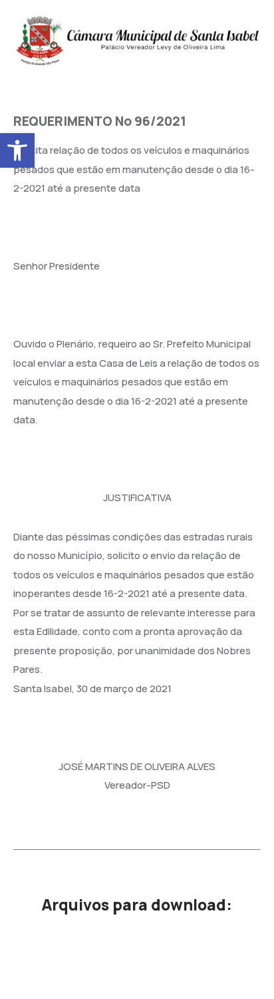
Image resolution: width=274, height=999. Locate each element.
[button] (17, 150)
